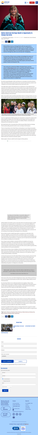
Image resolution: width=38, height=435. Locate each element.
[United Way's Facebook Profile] (14, 414)
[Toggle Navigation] (25, 2)
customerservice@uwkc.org (18, 411)
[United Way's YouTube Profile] (14, 417)
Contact (14, 401)
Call (26, 424)
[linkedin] (12, 42)
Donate (32, 2)
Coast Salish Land (16, 406)
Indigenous (8, 312)
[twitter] (9, 42)
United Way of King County (7, 37)
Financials (27, 406)
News (2, 38)
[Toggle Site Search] (27, 3)
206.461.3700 (16, 408)
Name (2, 346)
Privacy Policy (28, 409)
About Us (27, 401)
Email (2, 342)
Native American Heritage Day (29, 312)
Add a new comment (5, 354)
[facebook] (6, 42)
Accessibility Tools (28, 403)
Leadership (27, 407)
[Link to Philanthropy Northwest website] (16, 428)
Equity (5, 312)
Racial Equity (6, 38)
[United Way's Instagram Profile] (17, 414)
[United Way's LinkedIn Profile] (20, 414)
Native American (18, 312)
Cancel (20, 361)
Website (2, 350)
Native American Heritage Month (7, 313)
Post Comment (7, 361)
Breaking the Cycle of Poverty (30, 37)
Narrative (13, 312)
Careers (26, 404)
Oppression (17, 313)
